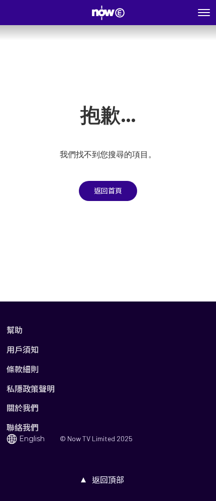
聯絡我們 (23, 427)
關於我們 (23, 408)
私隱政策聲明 (31, 388)
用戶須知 (23, 349)
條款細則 (23, 369)
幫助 (15, 330)
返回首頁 (108, 190)
